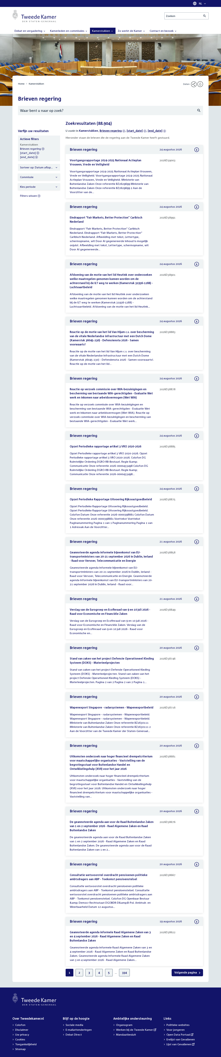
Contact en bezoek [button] (162, 31)
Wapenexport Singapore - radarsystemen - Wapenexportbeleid (111, 707)
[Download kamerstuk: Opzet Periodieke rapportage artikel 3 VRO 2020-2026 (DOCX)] (196, 436)
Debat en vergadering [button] (29, 31)
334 (124, 972)
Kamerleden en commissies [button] (67, 31)
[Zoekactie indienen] (205, 15)
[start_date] (135, 130)
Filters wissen (28, 195)
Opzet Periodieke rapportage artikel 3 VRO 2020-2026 (105, 446)
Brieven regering (111, 130)
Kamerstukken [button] (101, 31)
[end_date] (155, 130)
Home (21, 83)
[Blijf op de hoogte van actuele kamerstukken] (200, 84)
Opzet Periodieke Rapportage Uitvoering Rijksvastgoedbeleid (111, 499)
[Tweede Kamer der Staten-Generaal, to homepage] (34, 16)
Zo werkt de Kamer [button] (130, 31)
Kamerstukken (36, 83)
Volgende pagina (186, 972)
